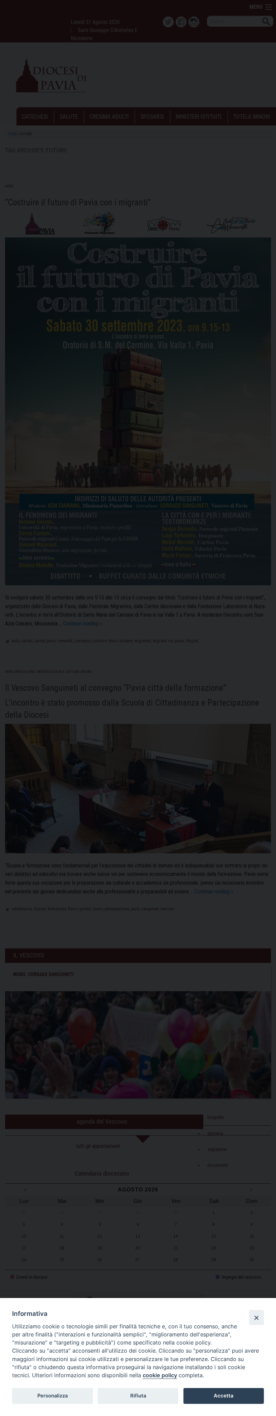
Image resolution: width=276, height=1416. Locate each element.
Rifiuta (138, 1396)
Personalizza (52, 1396)
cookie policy (160, 1375)
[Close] (256, 1317)
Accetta (223, 1396)
